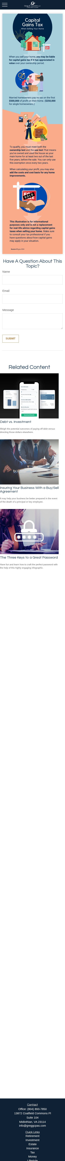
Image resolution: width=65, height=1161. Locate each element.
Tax (32, 1152)
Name (6, 271)
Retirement (32, 1136)
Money (32, 1156)
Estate (33, 1144)
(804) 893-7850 (37, 1109)
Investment (32, 1140)
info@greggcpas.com (32, 1125)
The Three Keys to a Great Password (29, 557)
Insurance (32, 1148)
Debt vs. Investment (15, 422)
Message (8, 310)
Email (5, 290)
